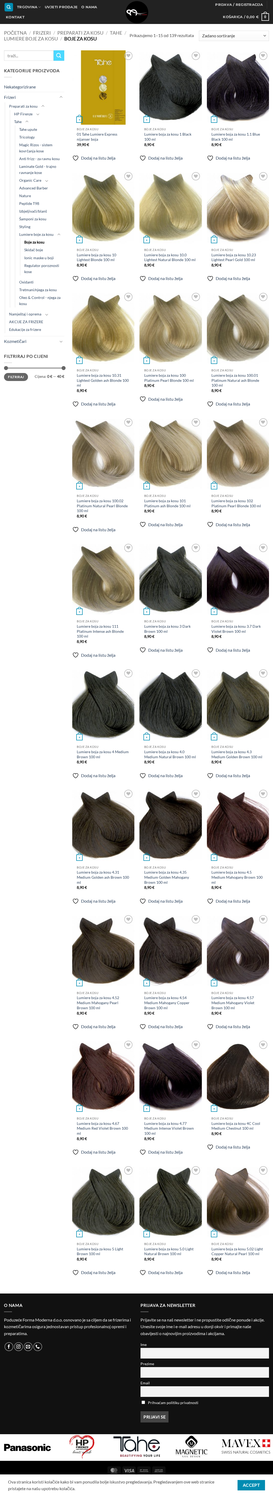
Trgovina (27, 7)
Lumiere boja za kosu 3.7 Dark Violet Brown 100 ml (236, 629)
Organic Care (30, 180)
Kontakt (15, 17)
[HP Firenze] (27, 1446)
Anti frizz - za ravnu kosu (39, 158)
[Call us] (37, 1346)
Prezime (147, 1363)
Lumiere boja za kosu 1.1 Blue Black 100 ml (235, 136)
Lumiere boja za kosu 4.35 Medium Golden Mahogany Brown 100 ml (166, 877)
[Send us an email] (28, 1346)
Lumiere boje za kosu (31, 39)
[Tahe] (82, 1446)
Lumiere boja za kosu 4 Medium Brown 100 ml (103, 754)
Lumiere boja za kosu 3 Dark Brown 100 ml (167, 629)
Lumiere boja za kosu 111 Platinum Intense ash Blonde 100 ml (100, 631)
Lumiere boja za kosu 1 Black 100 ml (167, 136)
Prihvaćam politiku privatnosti (173, 1402)
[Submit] (59, 55)
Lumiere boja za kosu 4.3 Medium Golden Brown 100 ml (236, 754)
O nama (89, 7)
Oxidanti (26, 282)
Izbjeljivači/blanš (33, 211)
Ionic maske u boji (39, 257)
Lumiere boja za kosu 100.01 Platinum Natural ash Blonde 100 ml (235, 380)
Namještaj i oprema (25, 314)
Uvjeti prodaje (61, 7)
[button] (239, 5)
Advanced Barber (33, 188)
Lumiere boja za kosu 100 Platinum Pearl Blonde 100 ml (169, 378)
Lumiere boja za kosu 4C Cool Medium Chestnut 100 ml (235, 1126)
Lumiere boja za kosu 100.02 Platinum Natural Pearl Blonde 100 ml (102, 505)
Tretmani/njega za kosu (38, 289)
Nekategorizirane (20, 86)
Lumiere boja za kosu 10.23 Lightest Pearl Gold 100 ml (233, 257)
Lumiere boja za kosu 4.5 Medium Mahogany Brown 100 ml (237, 877)
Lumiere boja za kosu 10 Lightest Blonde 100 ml (96, 257)
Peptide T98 (29, 203)
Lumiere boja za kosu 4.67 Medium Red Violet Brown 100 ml (102, 1128)
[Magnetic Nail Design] (136, 1446)
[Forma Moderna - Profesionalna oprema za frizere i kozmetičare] (136, 12)
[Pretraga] (9, 7)
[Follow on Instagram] (18, 1346)
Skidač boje (33, 250)
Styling (24, 226)
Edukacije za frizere (25, 329)
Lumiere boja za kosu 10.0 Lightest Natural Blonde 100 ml (170, 257)
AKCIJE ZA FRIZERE (26, 321)
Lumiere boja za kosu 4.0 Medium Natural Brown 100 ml (170, 754)
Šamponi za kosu (32, 219)
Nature (25, 195)
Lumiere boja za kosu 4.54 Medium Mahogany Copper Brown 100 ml (167, 1002)
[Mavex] (191, 1446)
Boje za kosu (34, 242)
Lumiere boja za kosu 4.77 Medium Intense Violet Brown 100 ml (169, 1128)
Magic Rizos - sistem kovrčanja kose (36, 148)
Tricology (27, 137)
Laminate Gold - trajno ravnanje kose (37, 169)
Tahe (116, 33)
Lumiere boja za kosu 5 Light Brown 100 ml (100, 1251)
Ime (143, 1344)
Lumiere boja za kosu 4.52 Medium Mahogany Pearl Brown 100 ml (98, 1002)
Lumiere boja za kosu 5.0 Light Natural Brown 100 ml (169, 1251)
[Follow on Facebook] (9, 1346)
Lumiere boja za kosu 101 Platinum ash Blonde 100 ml (167, 503)
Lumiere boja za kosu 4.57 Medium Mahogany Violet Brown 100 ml (232, 1002)
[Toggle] (61, 97)
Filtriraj (16, 377)
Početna (15, 33)
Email (145, 1383)
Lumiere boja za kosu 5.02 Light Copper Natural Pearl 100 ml (237, 1251)
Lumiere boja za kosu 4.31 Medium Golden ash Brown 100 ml (103, 877)
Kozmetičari (15, 341)
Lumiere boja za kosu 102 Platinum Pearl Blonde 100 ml (236, 503)
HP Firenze (23, 114)
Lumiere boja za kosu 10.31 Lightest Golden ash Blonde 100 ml (103, 380)
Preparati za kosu (80, 33)
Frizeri (42, 33)
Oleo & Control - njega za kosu (40, 300)
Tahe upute (28, 129)
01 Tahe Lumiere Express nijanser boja (97, 136)
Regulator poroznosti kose (41, 268)
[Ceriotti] (246, 1446)
